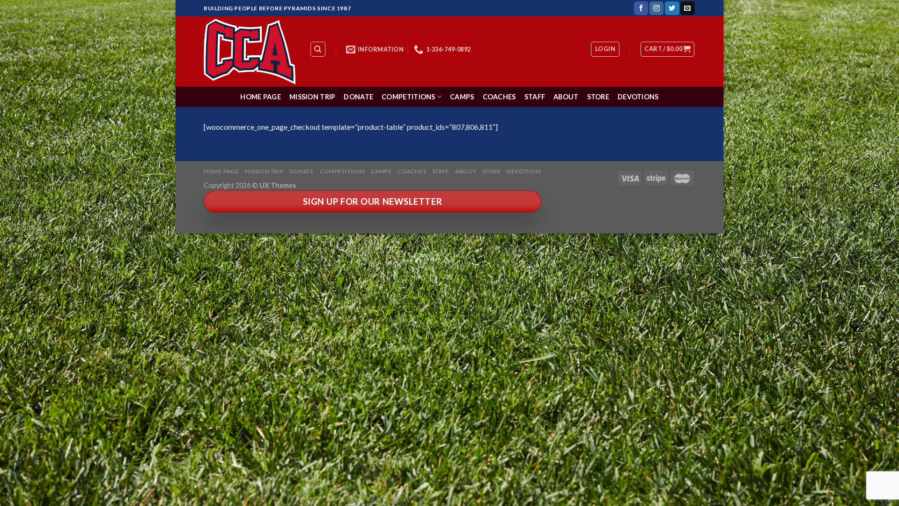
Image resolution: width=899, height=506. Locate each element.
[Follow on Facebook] (641, 8)
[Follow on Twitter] (672, 8)
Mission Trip (312, 97)
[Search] (318, 49)
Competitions (408, 97)
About (565, 97)
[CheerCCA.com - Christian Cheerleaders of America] (249, 51)
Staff (534, 97)
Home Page (260, 97)
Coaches (499, 97)
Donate (358, 97)
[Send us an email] (687, 8)
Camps (462, 97)
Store (598, 97)
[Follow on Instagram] (656, 8)
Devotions (638, 97)
